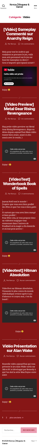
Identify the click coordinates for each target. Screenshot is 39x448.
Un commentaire (27, 44)
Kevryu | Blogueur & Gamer (19, 5)
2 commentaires (27, 194)
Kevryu (13, 44)
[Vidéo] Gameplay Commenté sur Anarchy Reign (19, 34)
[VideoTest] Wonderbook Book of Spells (19, 183)
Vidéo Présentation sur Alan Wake (19, 348)
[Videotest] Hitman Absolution (19, 272)
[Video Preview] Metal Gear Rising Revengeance (19, 109)
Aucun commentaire (27, 280)
